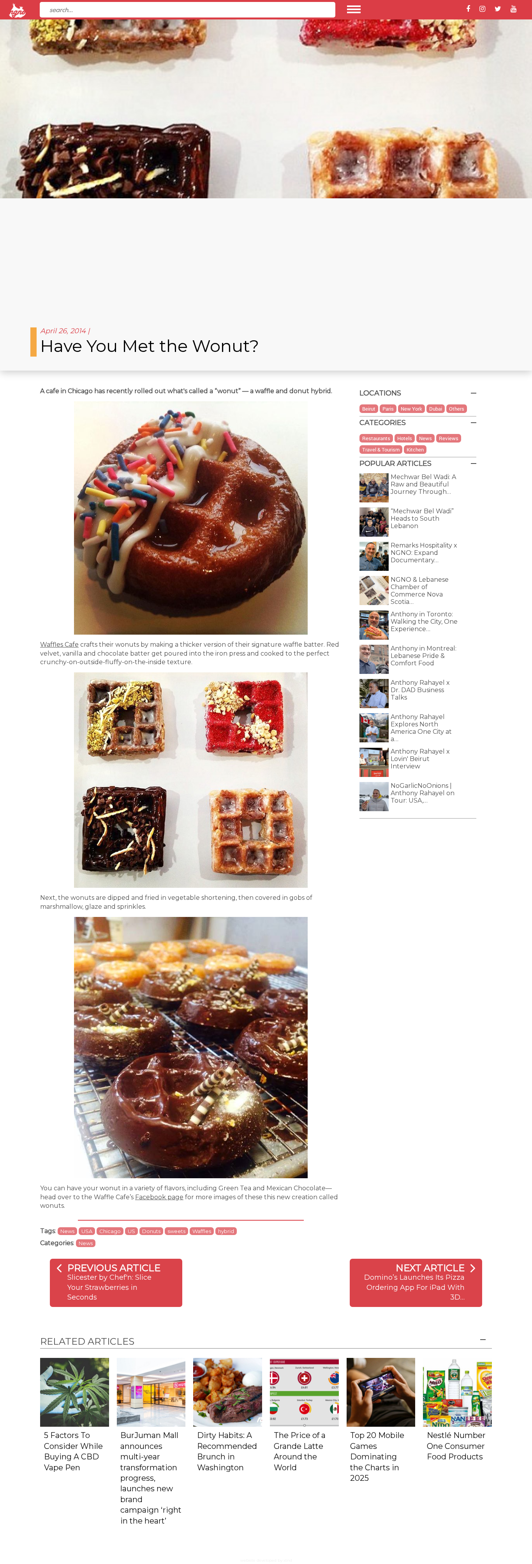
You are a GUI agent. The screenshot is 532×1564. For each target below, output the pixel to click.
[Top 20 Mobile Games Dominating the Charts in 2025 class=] (381, 1391)
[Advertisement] (266, 256)
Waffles (201, 1231)
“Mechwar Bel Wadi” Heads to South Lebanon (422, 518)
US (131, 1231)
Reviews (448, 438)
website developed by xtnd (266, 1560)
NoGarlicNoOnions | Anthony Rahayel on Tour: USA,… (422, 793)
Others (456, 408)
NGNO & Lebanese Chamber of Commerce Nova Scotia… (420, 590)
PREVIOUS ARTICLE (113, 1268)
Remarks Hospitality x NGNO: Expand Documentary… (424, 553)
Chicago (110, 1231)
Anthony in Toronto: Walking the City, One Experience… (424, 622)
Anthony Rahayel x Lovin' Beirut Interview (420, 759)
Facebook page (159, 1197)
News (67, 1231)
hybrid (226, 1231)
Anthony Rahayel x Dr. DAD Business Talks (420, 690)
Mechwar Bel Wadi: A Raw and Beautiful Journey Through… (423, 484)
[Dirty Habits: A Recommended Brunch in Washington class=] (227, 1391)
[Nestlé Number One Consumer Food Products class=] (457, 1391)
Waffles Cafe (59, 644)
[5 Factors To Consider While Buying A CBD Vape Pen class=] (74, 1391)
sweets (176, 1231)
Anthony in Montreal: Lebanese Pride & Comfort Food (423, 656)
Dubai (435, 408)
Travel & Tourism (381, 449)
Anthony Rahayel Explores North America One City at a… (421, 728)
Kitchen (415, 449)
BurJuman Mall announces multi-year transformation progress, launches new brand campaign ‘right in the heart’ (150, 1478)
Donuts (151, 1231)
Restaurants (376, 438)
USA (86, 1231)
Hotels (404, 438)
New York (411, 408)
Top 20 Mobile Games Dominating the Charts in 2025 (377, 1457)
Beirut (368, 408)
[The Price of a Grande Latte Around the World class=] (304, 1391)
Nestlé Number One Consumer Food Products (456, 1446)
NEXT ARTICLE (430, 1268)
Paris (388, 408)
